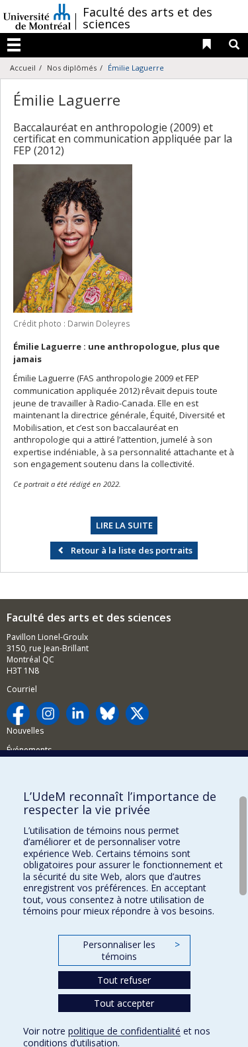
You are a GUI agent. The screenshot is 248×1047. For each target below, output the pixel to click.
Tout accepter (124, 1003)
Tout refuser (124, 980)
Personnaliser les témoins (131, 950)
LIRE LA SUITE (124, 525)
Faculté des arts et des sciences (147, 18)
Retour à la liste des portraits (131, 550)
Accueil (23, 68)
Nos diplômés (72, 68)
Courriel (22, 689)
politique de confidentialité (124, 1031)
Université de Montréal (37, 16)
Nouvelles (25, 730)
